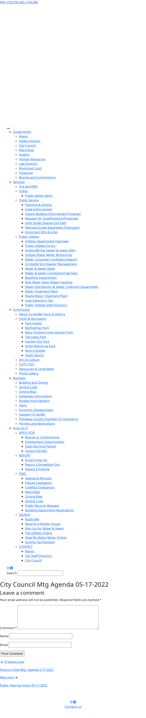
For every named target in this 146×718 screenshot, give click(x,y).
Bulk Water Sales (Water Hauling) (48, 282)
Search (12, 573)
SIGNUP (24, 515)
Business (19, 378)
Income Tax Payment (40, 542)
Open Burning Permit (40, 446)
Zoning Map (27, 392)
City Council (27, 145)
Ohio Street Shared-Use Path (46, 223)
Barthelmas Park (37, 328)
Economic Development (36, 410)
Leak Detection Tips (39, 300)
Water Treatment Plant (41, 291)
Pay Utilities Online (38, 533)
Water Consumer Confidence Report (51, 259)
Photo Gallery (29, 373)
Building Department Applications (49, 510)
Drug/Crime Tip (36, 460)
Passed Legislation (38, 483)
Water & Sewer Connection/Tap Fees (51, 273)
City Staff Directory (38, 556)
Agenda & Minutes (38, 478)
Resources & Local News (36, 369)
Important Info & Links (41, 232)
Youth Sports (34, 355)
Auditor (24, 155)
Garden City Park (37, 341)
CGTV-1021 (27, 364)
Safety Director (30, 141)
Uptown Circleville (32, 414)
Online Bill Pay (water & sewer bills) (50, 250)
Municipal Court (30, 168)
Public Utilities (29, 237)
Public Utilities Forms (40, 246)
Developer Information (35, 396)
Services (19, 182)
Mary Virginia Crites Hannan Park (49, 332)
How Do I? (20, 428)
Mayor (23, 136)
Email (4, 645)
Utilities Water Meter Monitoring (48, 255)
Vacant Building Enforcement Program (53, 214)
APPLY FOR (27, 433)
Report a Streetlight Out (42, 465)
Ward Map (26, 150)
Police (23, 191)
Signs (23, 405)
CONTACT (26, 547)
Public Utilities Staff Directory (46, 305)
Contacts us (73, 707)
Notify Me (32, 519)
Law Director (28, 164)
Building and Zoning (33, 382)
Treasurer (26, 173)
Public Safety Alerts (39, 196)
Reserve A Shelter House (42, 524)
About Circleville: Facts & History (42, 314)
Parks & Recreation (33, 319)
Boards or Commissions (42, 437)
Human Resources (32, 159)
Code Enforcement (38, 209)
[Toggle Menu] (8, 128)
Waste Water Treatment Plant (46, 296)
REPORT (25, 455)
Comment (8, 628)
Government (22, 132)
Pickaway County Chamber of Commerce (48, 419)
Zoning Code (28, 387)
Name (4, 636)
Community (21, 310)
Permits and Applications (37, 423)
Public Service (29, 200)
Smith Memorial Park (40, 346)
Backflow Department (41, 278)
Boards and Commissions (37, 177)
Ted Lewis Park (35, 337)
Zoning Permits (36, 451)
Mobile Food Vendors (34, 401)
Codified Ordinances (40, 487)
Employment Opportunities (44, 442)
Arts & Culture (29, 360)
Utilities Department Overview (47, 241)
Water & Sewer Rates (40, 268)
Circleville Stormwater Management (51, 264)
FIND (22, 474)
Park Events (33, 323)
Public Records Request (42, 506)
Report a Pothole (37, 469)
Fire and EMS (28, 186)
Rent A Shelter (35, 351)
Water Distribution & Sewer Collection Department (61, 287)
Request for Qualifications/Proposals (51, 218)
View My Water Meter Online (45, 537)
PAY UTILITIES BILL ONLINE (19, 2)
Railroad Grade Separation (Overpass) (52, 227)
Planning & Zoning (38, 205)
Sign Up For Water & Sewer (44, 528)
